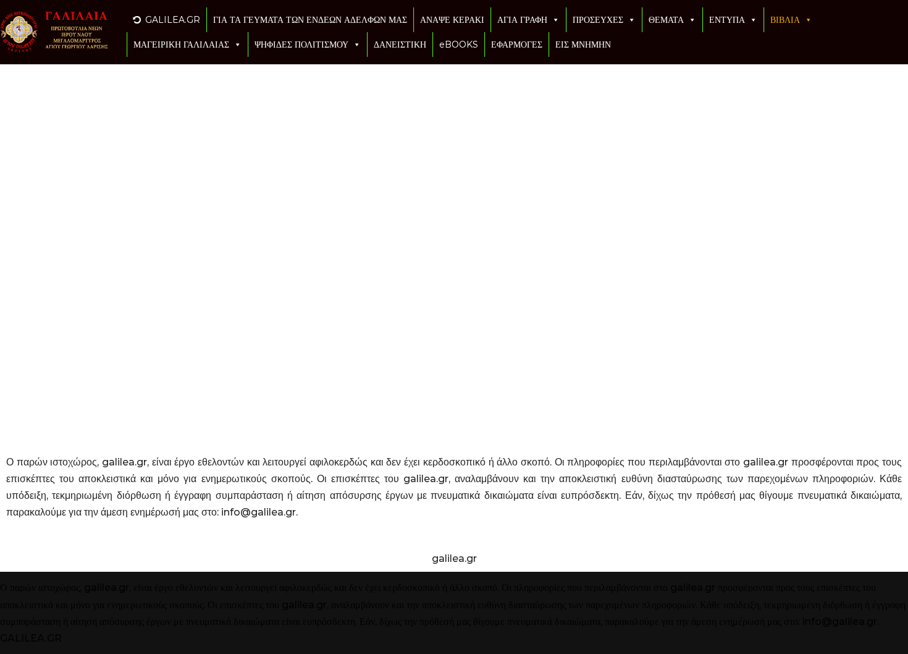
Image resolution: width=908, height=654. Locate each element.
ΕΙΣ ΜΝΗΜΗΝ (583, 44)
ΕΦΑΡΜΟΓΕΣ (516, 44)
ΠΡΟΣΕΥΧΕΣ (598, 19)
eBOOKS (458, 44)
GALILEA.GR (172, 19)
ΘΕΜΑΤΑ (666, 19)
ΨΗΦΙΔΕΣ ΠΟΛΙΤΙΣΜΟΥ (301, 44)
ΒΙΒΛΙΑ (785, 19)
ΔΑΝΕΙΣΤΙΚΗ (400, 44)
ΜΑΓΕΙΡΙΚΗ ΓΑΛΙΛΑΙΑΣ (181, 44)
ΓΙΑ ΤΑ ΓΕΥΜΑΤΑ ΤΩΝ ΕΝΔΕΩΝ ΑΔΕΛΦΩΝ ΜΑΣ (310, 19)
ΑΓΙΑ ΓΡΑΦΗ (522, 19)
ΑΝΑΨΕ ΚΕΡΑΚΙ (452, 19)
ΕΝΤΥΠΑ (727, 19)
